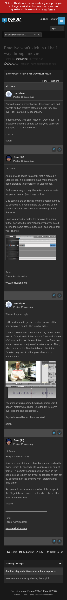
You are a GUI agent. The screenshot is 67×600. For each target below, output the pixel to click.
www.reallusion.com (16, 282)
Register (53, 19)
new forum (48, 9)
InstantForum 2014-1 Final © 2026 (38, 591)
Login (43, 19)
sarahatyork (22, 59)
